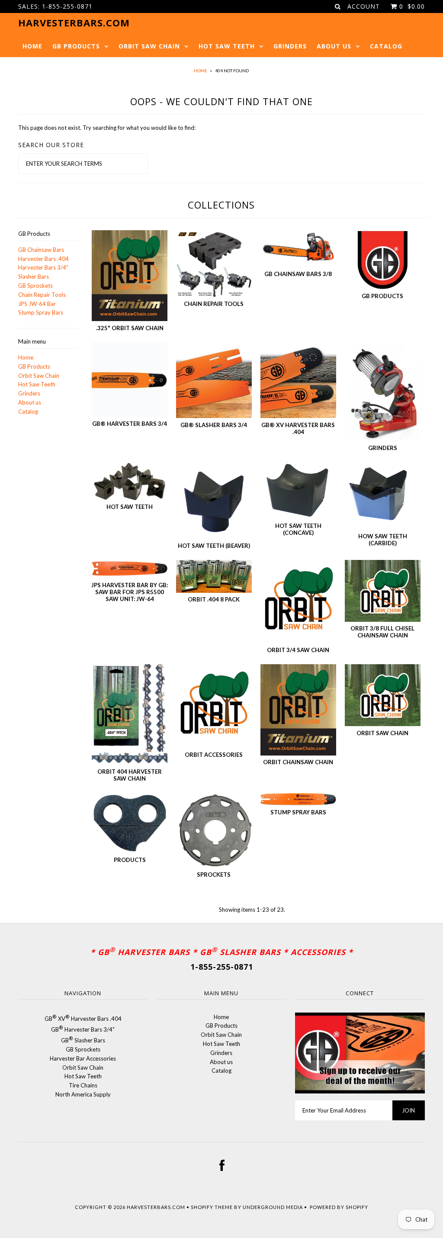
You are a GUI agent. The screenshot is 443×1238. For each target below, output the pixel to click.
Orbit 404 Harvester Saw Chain (129, 775)
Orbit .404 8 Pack (214, 599)
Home (32, 46)
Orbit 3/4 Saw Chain (298, 649)
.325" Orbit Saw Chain (130, 328)
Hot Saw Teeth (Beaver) (214, 545)
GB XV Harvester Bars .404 (83, 1018)
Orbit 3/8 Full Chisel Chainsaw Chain (382, 632)
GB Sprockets (35, 285)
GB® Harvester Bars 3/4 (129, 423)
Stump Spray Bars (40, 312)
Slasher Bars (33, 276)
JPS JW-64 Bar (37, 303)
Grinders (290, 46)
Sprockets (214, 874)
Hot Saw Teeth (227, 46)
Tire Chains (83, 1085)
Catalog (386, 46)
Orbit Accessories (214, 754)
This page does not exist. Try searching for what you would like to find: (107, 127)
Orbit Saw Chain (149, 46)
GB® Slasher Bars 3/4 (213, 424)
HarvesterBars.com (156, 1207)
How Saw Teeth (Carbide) (382, 540)
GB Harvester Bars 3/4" (83, 1029)
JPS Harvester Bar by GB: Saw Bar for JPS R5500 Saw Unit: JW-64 (129, 592)
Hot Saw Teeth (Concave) (298, 529)
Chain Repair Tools (42, 294)
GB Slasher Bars (83, 1040)
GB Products (76, 46)
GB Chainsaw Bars (41, 249)
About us (334, 46)
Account (363, 6)
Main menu (32, 341)
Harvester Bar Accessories (83, 1058)
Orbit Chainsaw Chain (298, 762)
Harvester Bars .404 (43, 258)
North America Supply (83, 1094)
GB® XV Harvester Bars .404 (298, 428)
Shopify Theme (212, 1207)
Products (130, 859)
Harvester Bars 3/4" (43, 267)
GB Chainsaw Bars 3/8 (298, 273)
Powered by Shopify (339, 1207)
